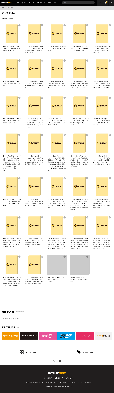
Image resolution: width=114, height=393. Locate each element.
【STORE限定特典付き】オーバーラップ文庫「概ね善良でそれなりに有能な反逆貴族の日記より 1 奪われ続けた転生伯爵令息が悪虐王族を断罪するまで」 (12, 281)
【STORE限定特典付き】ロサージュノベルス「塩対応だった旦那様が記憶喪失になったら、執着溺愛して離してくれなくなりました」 (34, 123)
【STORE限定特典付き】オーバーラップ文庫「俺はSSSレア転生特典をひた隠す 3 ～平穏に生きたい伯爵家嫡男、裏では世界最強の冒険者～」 (102, 203)
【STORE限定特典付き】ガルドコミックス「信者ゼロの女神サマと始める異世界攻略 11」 (79, 48)
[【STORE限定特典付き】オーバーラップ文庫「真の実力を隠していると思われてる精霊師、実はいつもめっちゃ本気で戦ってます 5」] (57, 186)
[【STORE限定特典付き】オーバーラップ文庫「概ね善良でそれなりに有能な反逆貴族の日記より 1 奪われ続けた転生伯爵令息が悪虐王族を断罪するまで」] (12, 265)
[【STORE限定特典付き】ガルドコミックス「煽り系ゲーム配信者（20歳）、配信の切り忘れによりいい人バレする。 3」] (80, 69)
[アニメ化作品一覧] (103, 370)
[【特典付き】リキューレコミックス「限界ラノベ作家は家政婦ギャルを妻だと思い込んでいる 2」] (34, 302)
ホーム (3, 7)
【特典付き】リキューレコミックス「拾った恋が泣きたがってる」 (56, 317)
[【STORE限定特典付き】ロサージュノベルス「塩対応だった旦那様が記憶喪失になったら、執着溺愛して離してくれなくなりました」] (34, 106)
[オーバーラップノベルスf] (48, 370)
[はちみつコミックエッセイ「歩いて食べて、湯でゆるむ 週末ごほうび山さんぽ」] (80, 265)
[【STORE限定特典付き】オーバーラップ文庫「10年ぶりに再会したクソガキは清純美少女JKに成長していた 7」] (12, 186)
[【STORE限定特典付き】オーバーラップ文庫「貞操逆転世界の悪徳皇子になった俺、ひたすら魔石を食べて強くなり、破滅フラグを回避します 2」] (12, 225)
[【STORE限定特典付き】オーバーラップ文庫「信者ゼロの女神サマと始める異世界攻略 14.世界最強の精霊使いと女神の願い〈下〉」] (34, 265)
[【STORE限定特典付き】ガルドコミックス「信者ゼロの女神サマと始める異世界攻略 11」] (80, 33)
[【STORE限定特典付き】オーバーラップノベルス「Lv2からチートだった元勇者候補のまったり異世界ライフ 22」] (57, 106)
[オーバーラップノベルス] (29, 370)
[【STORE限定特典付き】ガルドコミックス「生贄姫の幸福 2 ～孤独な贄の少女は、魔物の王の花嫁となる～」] (34, 33)
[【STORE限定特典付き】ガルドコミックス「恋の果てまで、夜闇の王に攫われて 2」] (12, 33)
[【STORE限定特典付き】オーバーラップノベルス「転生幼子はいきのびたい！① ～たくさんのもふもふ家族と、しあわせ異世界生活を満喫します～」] (34, 143)
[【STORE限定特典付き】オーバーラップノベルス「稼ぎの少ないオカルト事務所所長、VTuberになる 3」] (102, 106)
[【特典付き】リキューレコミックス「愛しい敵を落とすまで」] (80, 302)
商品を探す (20, 3)
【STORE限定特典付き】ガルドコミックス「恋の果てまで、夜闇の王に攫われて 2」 (12, 48)
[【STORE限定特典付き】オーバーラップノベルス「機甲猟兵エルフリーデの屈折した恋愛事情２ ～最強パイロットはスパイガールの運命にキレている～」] (102, 143)
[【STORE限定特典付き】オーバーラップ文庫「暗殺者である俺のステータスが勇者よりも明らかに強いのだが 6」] (34, 186)
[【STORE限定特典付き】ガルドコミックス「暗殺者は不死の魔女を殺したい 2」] (57, 33)
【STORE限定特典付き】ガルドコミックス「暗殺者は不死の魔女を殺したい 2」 (57, 48)
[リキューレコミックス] (85, 370)
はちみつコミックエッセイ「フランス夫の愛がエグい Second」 (56, 279)
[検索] (92, 2)
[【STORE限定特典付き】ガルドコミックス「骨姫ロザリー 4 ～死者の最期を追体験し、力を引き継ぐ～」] (57, 69)
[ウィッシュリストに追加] (19, 25)
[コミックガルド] (66, 370)
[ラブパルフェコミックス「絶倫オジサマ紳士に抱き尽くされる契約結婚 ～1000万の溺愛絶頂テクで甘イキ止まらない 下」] (102, 265)
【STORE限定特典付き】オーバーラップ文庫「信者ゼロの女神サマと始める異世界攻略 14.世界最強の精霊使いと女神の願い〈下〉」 (34, 281)
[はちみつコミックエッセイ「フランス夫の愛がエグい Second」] (57, 265)
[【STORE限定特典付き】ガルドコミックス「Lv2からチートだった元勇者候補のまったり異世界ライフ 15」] (34, 69)
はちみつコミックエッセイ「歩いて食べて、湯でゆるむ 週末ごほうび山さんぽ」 (79, 279)
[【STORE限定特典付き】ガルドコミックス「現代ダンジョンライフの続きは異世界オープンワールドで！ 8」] (102, 33)
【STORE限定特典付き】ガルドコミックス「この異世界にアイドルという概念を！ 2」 (12, 121)
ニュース (31, 3)
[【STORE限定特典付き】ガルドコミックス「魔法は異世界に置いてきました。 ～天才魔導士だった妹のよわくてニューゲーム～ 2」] (102, 69)
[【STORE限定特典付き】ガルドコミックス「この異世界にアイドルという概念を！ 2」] (12, 106)
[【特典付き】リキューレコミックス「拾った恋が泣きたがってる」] (57, 302)
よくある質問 (52, 3)
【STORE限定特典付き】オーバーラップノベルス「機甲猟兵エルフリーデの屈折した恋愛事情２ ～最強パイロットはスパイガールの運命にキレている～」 (102, 160)
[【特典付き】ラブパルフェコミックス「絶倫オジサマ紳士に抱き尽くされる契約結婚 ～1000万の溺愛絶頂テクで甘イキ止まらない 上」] (12, 302)
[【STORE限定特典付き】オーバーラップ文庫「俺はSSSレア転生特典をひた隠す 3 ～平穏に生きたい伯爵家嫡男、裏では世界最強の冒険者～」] (102, 186)
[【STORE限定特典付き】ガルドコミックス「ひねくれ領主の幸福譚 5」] (12, 69)
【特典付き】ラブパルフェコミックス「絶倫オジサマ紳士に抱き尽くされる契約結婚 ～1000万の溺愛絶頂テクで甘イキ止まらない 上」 (12, 319)
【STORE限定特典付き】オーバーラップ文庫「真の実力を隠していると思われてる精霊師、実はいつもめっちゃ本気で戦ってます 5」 (57, 203)
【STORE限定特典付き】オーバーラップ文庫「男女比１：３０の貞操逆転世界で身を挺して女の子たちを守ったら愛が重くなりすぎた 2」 (34, 242)
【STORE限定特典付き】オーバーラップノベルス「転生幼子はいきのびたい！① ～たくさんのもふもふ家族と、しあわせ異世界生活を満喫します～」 (34, 160)
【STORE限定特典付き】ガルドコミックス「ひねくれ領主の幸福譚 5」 (12, 83)
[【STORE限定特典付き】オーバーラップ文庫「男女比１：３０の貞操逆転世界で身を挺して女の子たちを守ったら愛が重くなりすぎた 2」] (34, 225)
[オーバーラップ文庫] (10, 370)
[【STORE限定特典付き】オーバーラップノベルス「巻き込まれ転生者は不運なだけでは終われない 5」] (80, 106)
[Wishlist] (100, 3)
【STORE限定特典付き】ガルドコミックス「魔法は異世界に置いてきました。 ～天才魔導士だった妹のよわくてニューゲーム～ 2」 (102, 85)
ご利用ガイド (41, 3)
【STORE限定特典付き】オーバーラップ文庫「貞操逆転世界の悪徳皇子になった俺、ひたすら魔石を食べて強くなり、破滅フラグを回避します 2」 (12, 242)
